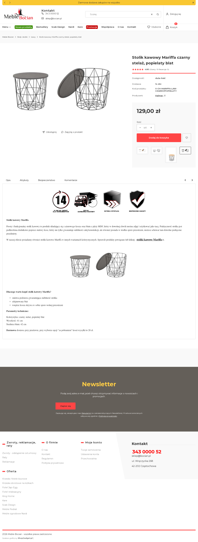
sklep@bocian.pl (54, 18)
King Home (8, 496)
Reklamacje (8, 462)
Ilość (139, 122)
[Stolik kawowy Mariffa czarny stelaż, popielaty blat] (185, 155)
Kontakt (46, 454)
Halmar (159, 95)
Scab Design (9, 505)
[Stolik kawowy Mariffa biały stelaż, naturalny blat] (142, 155)
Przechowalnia (89, 458)
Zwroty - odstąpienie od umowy (19, 453)
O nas (45, 450)
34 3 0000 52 (52, 13)
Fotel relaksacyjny (11, 492)
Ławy (33, 37)
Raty (4, 457)
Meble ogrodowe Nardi (14, 513)
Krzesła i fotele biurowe (14, 478)
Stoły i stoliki (22, 37)
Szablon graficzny (17, 538)
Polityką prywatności (108, 416)
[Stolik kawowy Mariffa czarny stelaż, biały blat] (156, 155)
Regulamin (86, 413)
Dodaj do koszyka (159, 137)
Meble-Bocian (8, 37)
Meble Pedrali (9, 509)
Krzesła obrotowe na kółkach (17, 483)
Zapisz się (65, 406)
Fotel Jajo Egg (9, 487)
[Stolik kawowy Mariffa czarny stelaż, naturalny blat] (171, 155)
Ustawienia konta (90, 454)
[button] (193, 2)
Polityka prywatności (53, 463)
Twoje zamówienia (91, 450)
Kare (4, 500)
